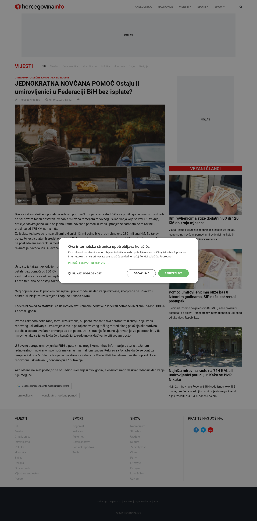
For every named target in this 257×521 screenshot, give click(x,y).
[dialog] (128, 260)
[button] (128, 262)
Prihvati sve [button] (173, 273)
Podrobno (165, 256)
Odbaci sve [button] (141, 273)
